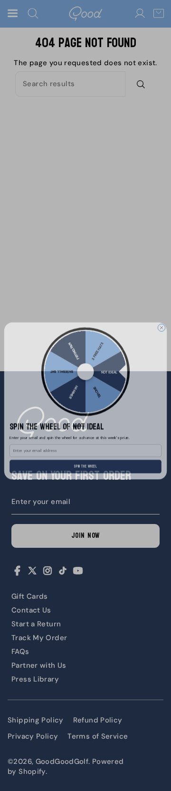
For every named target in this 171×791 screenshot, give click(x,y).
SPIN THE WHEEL (85, 460)
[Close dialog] (161, 322)
